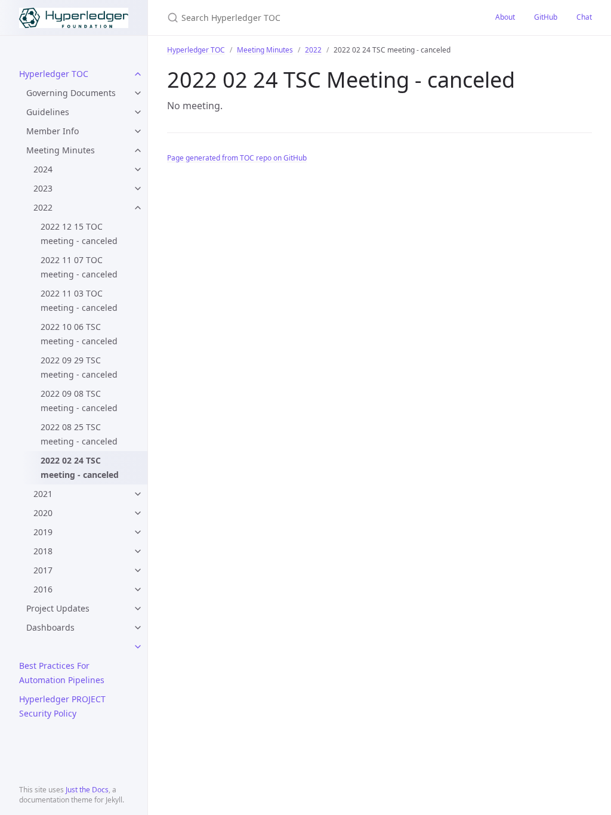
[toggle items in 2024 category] (137, 169)
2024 (43, 169)
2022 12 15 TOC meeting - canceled (79, 233)
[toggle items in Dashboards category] (137, 627)
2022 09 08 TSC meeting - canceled (79, 400)
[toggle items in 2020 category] (137, 513)
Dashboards (50, 627)
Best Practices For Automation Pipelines (61, 673)
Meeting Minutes (60, 150)
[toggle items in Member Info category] (137, 131)
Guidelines (47, 112)
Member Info (52, 131)
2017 (43, 570)
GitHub (545, 17)
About (505, 17)
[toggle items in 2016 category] (137, 589)
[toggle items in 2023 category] (137, 188)
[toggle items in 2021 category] (137, 494)
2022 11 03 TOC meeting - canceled (79, 300)
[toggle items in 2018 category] (137, 551)
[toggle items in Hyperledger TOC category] (137, 74)
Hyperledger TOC (53, 73)
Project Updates (58, 608)
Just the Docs (87, 790)
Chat (584, 17)
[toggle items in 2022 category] (137, 207)
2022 (43, 207)
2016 (43, 589)
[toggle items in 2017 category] (137, 570)
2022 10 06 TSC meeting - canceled (79, 334)
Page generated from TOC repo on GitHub (237, 158)
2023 (43, 188)
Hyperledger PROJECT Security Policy (62, 706)
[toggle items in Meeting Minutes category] (137, 150)
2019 (43, 532)
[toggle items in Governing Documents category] (137, 93)
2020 (43, 512)
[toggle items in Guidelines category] (137, 112)
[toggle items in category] (137, 646)
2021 (43, 493)
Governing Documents (71, 92)
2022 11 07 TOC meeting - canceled (79, 267)
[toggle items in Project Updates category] (137, 608)
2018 (43, 551)
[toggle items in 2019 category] (137, 532)
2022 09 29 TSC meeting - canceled (79, 367)
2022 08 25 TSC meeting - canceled (79, 434)
